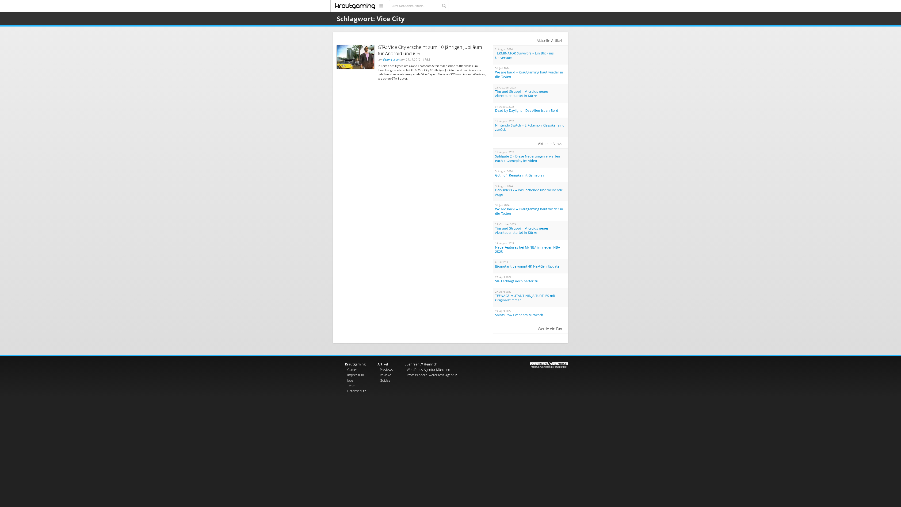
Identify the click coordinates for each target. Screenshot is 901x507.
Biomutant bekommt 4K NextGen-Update (527, 266)
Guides (385, 380)
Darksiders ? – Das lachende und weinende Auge (529, 192)
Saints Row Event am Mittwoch (519, 315)
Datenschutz (356, 391)
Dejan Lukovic (392, 59)
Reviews (386, 375)
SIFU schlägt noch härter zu (516, 281)
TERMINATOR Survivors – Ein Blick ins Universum (524, 55)
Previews (386, 369)
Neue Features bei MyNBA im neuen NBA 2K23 (527, 249)
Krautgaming (355, 364)
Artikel (383, 364)
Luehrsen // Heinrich (421, 364)
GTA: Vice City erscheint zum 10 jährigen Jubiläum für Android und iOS (430, 50)
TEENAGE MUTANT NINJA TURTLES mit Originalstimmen (525, 298)
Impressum (355, 375)
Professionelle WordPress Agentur (432, 375)
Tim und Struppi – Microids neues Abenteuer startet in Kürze (522, 93)
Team (351, 386)
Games (352, 369)
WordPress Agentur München (428, 369)
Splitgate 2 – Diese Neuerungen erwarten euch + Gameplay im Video (527, 158)
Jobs (350, 380)
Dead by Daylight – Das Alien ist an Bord (526, 110)
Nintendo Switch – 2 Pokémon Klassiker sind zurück (530, 127)
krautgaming (355, 6)
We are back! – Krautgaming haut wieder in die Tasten (529, 74)
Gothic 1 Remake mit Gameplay (519, 175)
